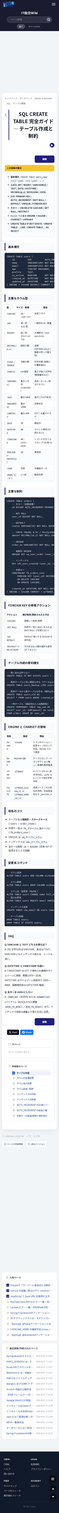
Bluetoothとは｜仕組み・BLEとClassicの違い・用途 (20, 1372)
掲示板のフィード (12, 1495)
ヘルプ (7, 1469)
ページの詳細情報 (15, 1144)
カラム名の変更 (24, 1083)
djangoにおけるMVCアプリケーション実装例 (20, 1383)
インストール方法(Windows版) (20, 1411)
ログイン (35, 1486)
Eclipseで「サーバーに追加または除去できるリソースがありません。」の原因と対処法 (31, 1285)
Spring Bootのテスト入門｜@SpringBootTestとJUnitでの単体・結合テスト (20, 1356)
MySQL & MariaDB (43, 98)
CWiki (6, 1464)
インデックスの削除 (26, 1099)
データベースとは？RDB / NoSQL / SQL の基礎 (20, 1427)
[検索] (48, 19)
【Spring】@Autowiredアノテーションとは (31, 1334)
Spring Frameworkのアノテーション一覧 (31, 1312)
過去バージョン (38, 1144)
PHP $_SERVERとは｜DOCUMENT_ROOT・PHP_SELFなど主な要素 (20, 1361)
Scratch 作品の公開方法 (18, 1389)
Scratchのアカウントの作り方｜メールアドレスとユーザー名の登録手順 (20, 1367)
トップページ (11, 98)
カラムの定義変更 (25, 1077)
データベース (26, 98)
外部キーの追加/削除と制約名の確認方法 (34, 1115)
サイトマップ (10, 1486)
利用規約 (35, 1464)
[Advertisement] (29, 63)
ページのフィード (12, 1490)
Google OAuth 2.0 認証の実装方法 (20, 1400)
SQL (9, 103)
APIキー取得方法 (15, 1422)
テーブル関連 (19, 103)
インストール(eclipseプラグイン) (20, 1405)
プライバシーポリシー (41, 1469)
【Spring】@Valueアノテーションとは (30, 1323)
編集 (44, 159)
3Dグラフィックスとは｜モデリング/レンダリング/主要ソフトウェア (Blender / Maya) (31, 1318)
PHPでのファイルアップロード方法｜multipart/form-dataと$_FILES (20, 1378)
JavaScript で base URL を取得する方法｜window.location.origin (31, 1296)
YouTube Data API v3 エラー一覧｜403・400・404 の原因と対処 (31, 1301)
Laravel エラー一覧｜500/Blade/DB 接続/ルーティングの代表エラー (31, 1307)
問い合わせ (9, 1473)
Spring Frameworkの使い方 (20, 1433)
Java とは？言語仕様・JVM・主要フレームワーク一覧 (20, 1416)
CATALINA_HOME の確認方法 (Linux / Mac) (31, 1329)
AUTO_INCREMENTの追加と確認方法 (34, 1110)
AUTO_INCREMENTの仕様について (34, 1104)
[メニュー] (54, 4)
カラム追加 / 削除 (25, 1088)
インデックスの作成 (26, 1094)
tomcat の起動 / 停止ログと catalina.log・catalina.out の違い (31, 1290)
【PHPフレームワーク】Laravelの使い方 (20, 1394)
